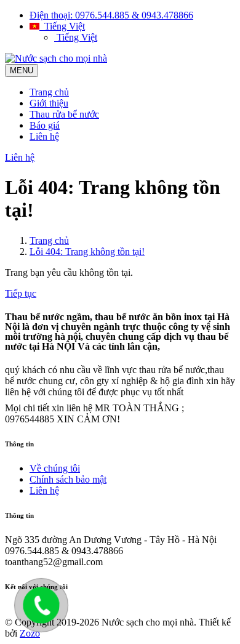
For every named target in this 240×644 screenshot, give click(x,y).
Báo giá (45, 125)
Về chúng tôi (55, 468)
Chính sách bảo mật (68, 479)
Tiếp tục (20, 293)
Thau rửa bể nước (64, 114)
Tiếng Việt (62, 26)
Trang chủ (49, 92)
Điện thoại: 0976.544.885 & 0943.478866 (111, 15)
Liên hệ (44, 136)
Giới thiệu (49, 103)
